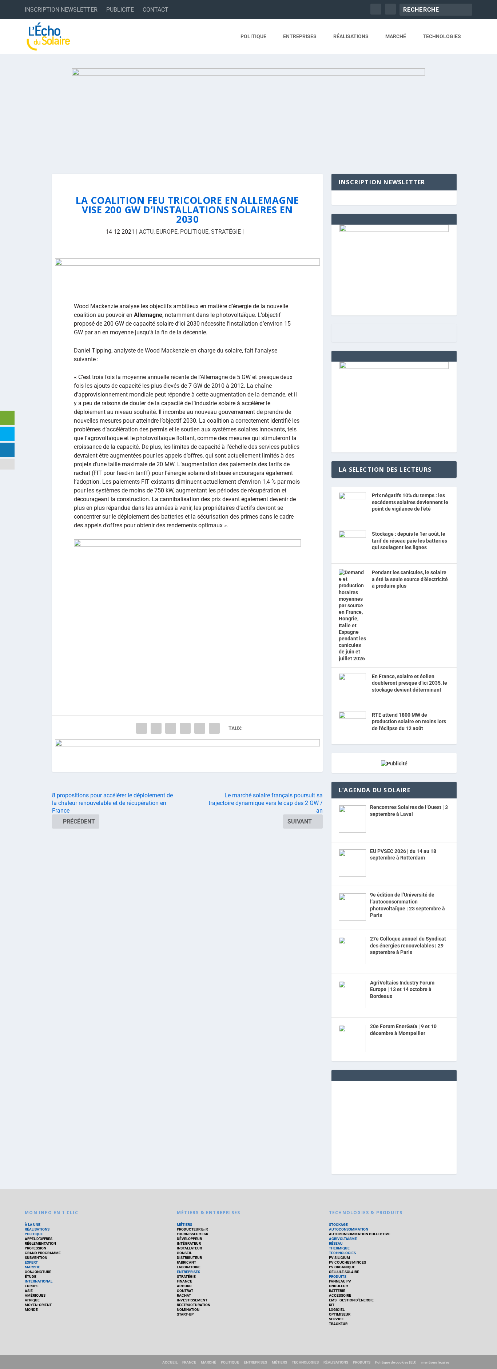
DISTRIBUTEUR (189, 1258)
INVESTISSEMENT (192, 1300)
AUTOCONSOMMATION (348, 1229)
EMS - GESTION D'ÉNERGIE (351, 1300)
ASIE (29, 1291)
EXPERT (31, 1262)
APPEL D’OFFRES (38, 1239)
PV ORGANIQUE (342, 1267)
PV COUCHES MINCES (347, 1262)
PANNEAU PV (340, 1281)
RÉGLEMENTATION (40, 1243)
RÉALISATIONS (351, 36)
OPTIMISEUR (339, 1314)
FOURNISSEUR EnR (192, 1234)
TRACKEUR (338, 1324)
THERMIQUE (339, 1248)
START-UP (185, 1314)
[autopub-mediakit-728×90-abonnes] (187, 274)
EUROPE (167, 231)
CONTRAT (185, 1291)
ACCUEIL (170, 1362)
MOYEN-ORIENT (38, 1305)
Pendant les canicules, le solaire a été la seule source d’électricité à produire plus (410, 579)
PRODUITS (337, 1277)
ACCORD (184, 1286)
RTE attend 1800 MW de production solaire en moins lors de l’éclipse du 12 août (409, 721)
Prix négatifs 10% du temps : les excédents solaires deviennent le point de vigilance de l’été (410, 502)
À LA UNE (32, 1225)
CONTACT (155, 9)
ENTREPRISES (300, 36)
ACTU (146, 231)
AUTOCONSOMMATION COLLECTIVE (359, 1234)
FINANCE (184, 1281)
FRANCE (189, 1362)
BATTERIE (337, 1291)
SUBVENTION (36, 1258)
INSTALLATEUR (189, 1248)
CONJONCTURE (38, 1272)
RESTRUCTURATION (193, 1305)
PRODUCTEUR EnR (192, 1229)
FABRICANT (186, 1262)
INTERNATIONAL (38, 1281)
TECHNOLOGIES (442, 36)
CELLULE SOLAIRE (344, 1272)
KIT (331, 1305)
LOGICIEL (337, 1310)
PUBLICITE (120, 9)
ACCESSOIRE (340, 1295)
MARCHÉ (395, 36)
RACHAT (184, 1295)
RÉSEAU (336, 1243)
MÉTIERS (184, 1225)
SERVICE (336, 1319)
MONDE (31, 1310)
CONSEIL (184, 1253)
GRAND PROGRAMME (43, 1253)
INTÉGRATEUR (189, 1243)
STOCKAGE (338, 1225)
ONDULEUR (338, 1286)
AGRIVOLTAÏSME (343, 1239)
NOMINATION (188, 1310)
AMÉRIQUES (35, 1295)
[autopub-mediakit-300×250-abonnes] (394, 367)
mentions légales (435, 1362)
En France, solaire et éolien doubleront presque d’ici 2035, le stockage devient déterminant (409, 683)
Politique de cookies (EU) (396, 1362)
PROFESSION (35, 1248)
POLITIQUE (253, 36)
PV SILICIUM (339, 1258)
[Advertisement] (394, 1126)
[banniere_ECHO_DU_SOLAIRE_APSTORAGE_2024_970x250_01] (248, 113)
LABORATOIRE (188, 1267)
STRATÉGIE (226, 231)
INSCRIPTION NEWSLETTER (61, 9)
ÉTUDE (30, 1277)
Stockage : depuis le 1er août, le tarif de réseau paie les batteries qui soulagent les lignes (409, 540)
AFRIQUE (32, 1300)
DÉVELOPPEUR (189, 1239)
